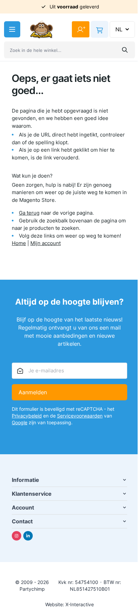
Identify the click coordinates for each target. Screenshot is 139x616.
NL (118, 29)
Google (19, 422)
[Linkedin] (28, 536)
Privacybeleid (27, 416)
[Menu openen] (12, 29)
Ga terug (29, 213)
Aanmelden (33, 392)
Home (19, 243)
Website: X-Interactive (69, 604)
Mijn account (45, 243)
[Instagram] (16, 536)
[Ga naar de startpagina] (41, 29)
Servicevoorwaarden (80, 416)
